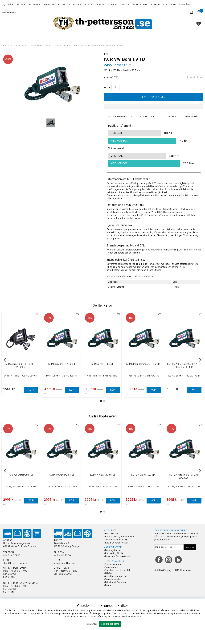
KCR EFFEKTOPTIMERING (33, 45)
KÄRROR (155, 4)
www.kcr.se (147, 276)
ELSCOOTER (169, 4)
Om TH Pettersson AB (116, 539)
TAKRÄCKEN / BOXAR (54, 4)
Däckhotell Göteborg (116, 582)
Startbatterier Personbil (117, 570)
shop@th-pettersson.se (15, 563)
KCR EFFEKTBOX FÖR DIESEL (59, 45)
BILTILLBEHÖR (140, 4)
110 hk (175, 287)
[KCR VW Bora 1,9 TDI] (50, 123)
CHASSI (101, 4)
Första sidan (111, 533)
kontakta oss (133, 218)
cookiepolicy (134, 616)
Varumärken (9, 12)
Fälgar (108, 585)
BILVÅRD (89, 4)
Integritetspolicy (110, 616)
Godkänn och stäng (110, 624)
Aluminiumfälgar (113, 564)
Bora (174, 282)
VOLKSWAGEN (98, 45)
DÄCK (11, 4)
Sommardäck (111, 567)
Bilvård (108, 573)
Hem (4, 45)
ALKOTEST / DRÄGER (118, 4)
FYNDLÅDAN (185, 4)
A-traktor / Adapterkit (116, 576)
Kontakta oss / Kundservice (119, 536)
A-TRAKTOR (75, 4)
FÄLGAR (21, 4)
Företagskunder (113, 550)
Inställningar (91, 624)
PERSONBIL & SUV (82, 45)
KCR (106, 54)
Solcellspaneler (113, 579)
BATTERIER (34, 4)
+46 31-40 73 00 (11, 555)
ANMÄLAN (190, 547)
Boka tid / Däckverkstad (117, 556)
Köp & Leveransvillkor (116, 542)
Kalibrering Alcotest (115, 553)
